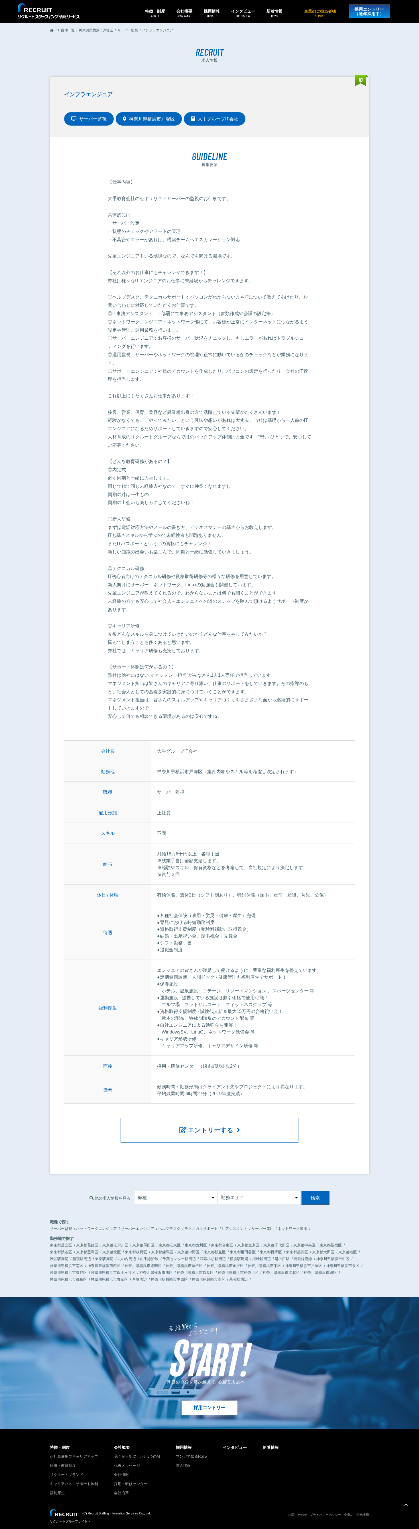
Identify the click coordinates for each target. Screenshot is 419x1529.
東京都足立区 (61, 1245)
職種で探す (60, 1222)
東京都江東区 (169, 1245)
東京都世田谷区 (243, 1252)
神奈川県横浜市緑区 (320, 1272)
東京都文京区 (248, 1245)
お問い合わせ (297, 1514)
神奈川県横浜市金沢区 (225, 1266)
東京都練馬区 (162, 1252)
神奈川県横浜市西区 (104, 1266)
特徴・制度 (60, 1447)
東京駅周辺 (104, 1259)
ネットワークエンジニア (96, 1228)
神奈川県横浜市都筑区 (68, 1279)
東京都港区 (347, 1252)
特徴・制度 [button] (155, 13)
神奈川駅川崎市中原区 (169, 1279)
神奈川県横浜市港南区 (143, 1266)
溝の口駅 (282, 1259)
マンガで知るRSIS (191, 1456)
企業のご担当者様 (320, 13)
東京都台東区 (222, 1245)
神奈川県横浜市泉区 (342, 1266)
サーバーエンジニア (137, 1228)
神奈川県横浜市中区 (332, 1259)
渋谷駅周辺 (59, 1259)
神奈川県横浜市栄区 (264, 1266)
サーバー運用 (262, 1228)
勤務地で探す (62, 1238)
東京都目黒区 (271, 1252)
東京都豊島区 (87, 1252)
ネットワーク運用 (292, 1228)
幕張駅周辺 (238, 1279)
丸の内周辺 (126, 1259)
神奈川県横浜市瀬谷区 (68, 1272)
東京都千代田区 (276, 1245)
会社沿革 (121, 1493)
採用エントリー (209, 1407)
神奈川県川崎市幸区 (208, 1279)
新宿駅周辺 (81, 1259)
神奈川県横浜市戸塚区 (303, 1266)
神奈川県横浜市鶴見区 (195, 1272)
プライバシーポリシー (325, 1514)
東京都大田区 (323, 1252)
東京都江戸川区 (115, 1245)
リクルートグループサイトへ (70, 1521)
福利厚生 (57, 1493)
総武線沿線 (303, 1259)
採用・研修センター (130, 1484)
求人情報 (183, 1465)
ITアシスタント (234, 1228)
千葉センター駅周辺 (179, 1259)
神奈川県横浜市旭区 (156, 1272)
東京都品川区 (297, 1252)
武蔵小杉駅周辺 (213, 1259)
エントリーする (211, 1130)
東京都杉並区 (215, 1252)
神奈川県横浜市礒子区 (184, 1266)
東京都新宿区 (331, 1245)
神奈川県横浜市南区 (66, 1266)
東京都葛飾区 (87, 1245)
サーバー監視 (61, 1228)
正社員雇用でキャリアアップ (74, 1456)
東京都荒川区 (196, 1245)
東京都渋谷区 (61, 1252)
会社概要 (122, 1447)
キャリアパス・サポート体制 (74, 1484)
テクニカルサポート (201, 1228)
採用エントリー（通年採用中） (369, 11)
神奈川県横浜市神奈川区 (238, 1272)
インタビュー (243, 13)
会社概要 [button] (184, 13)
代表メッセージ (127, 1465)
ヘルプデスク (169, 1228)
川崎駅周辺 (261, 1259)
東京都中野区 (188, 1252)
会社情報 (121, 1474)
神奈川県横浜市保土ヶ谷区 (113, 1272)
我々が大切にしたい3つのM (137, 1456)
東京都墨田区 (143, 1245)
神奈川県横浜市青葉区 (109, 1279)
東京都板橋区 (136, 1252)
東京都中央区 (304, 1245)
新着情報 (274, 13)
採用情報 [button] (212, 13)
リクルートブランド (66, 1474)
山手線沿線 (149, 1259)
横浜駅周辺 (239, 1259)
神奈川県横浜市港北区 (281, 1272)
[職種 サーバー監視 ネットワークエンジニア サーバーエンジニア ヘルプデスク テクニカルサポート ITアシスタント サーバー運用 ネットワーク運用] (176, 1197)
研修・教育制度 (63, 1465)
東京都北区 (111, 1252)
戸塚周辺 (139, 1279)
